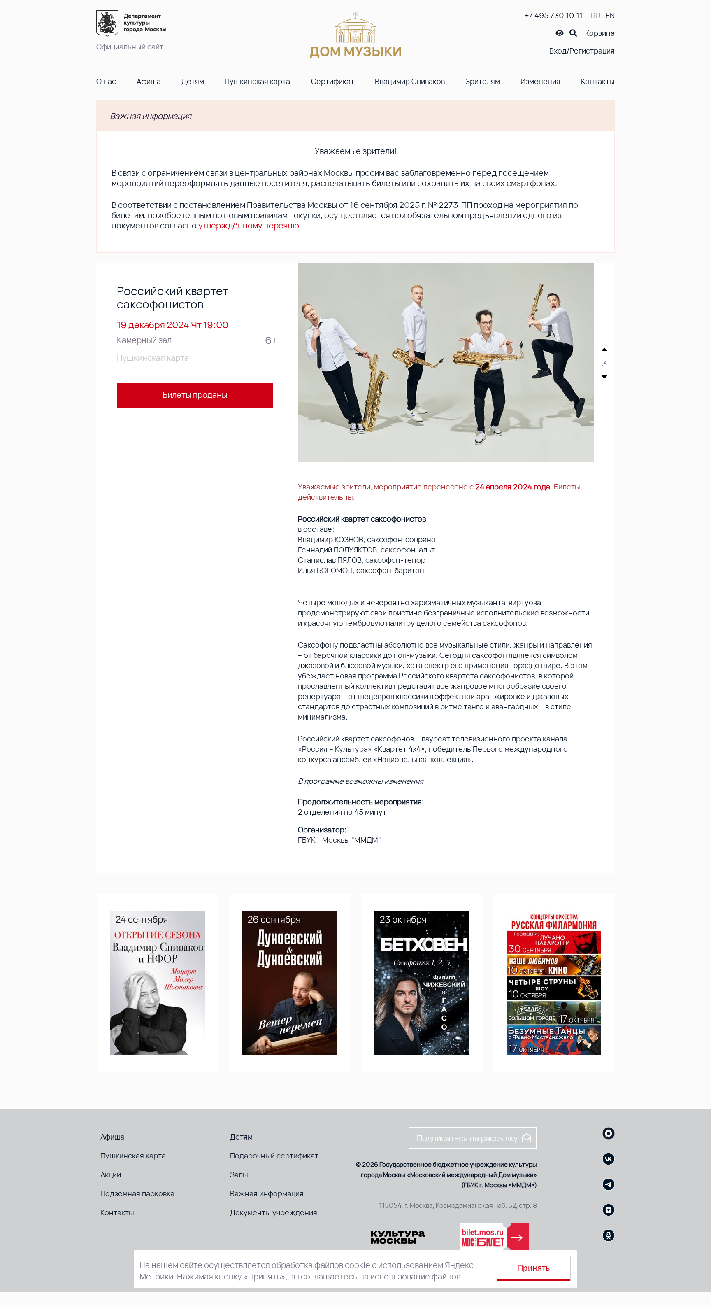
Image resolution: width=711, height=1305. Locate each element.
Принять (533, 1267)
